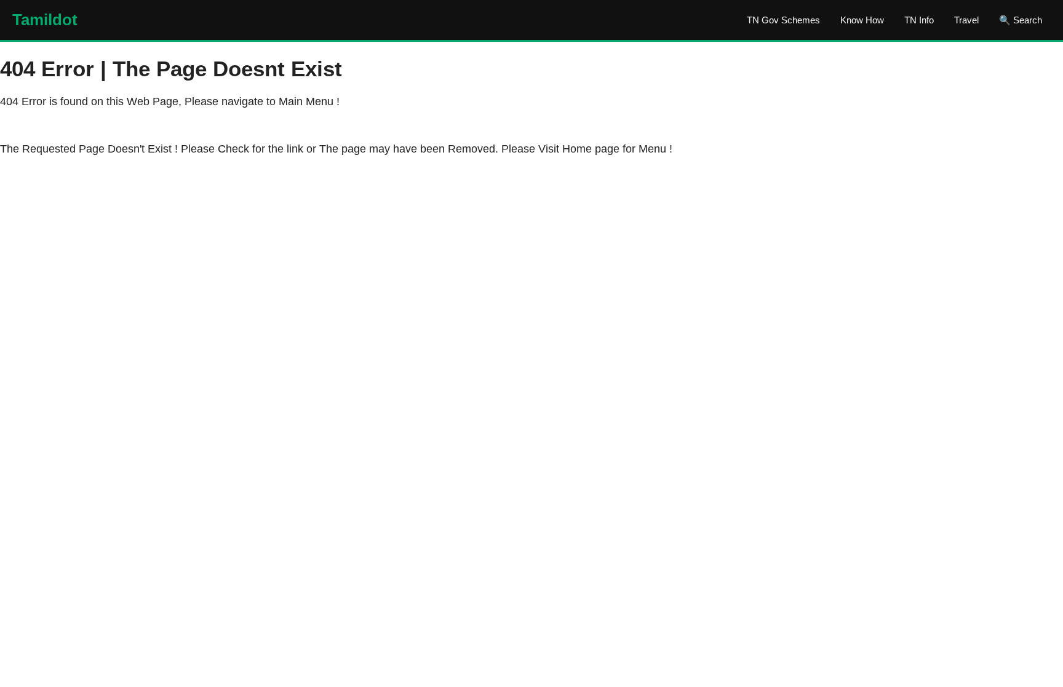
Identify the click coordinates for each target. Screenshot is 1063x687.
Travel (966, 20)
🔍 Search (1020, 20)
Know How (862, 20)
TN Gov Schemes (783, 20)
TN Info (919, 20)
